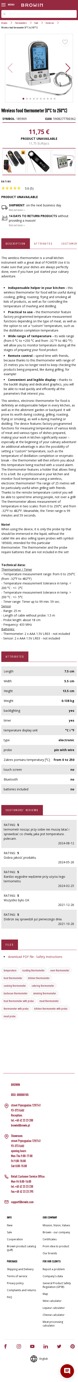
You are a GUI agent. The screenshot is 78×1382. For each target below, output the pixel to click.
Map (45, 1294)
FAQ (9, 1297)
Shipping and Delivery (20, 1269)
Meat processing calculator (53, 1323)
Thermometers (21, 22)
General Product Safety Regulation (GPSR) (57, 1285)
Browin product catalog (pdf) (21, 1248)
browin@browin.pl (20, 1125)
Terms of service (17, 1276)
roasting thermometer (33, 970)
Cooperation (15, 1239)
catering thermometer (43, 985)
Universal (50, 22)
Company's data (53, 1276)
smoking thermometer (44, 993)
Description (16, 243)
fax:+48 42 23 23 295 (22, 1191)
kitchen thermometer (39, 978)
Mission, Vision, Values (56, 1225)
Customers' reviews (22, 810)
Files (10, 944)
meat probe (10, 1016)
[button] (68, 68)
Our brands (50, 1253)
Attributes (43, 243)
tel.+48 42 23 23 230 (22, 1186)
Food (36, 22)
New (9, 1225)
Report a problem (54, 1269)
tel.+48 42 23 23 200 (22, 1120)
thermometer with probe (16, 1008)
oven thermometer (59, 970)
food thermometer (13, 978)
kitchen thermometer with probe (50, 1008)
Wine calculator (52, 1301)
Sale (9, 1232)
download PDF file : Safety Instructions (35, 957)
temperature (10, 970)
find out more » (17, 210)
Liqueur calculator (54, 1308)
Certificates (50, 1239)
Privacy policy (15, 1283)
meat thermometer (49, 1001)
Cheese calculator (54, 1315)
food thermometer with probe (19, 1001)
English (43, 1359)
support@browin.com (22, 1202)
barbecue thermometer (16, 993)
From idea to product (56, 1246)
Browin (4, 22)
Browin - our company (56, 1232)
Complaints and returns (21, 1290)
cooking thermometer (15, 985)
